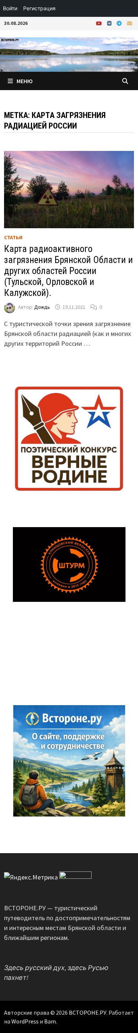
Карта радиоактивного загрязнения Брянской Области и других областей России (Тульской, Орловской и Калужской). (68, 271)
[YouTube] (99, 23)
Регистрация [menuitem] (39, 8)
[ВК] (110, 23)
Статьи (13, 237)
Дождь (42, 307)
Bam (50, 1021)
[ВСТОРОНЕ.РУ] (69, 53)
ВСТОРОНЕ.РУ (87, 1012)
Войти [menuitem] (10, 8)
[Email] (129, 23)
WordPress (25, 1021)
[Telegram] (120, 23)
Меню (25, 81)
